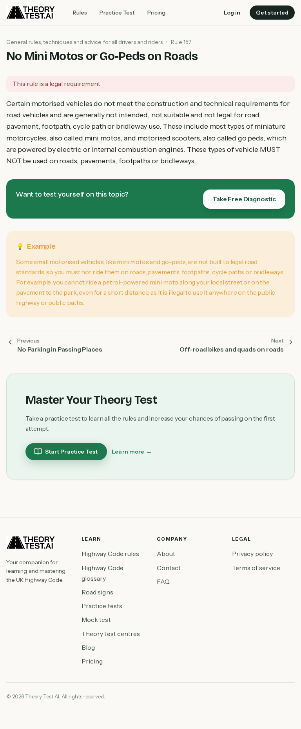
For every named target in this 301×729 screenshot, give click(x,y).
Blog (88, 647)
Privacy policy (252, 554)
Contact (169, 568)
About (166, 554)
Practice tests (102, 606)
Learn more (132, 451)
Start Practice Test (71, 451)
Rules (80, 12)
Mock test (96, 619)
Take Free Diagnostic (244, 199)
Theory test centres (111, 634)
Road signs (97, 592)
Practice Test (117, 12)
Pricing (156, 12)
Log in (232, 12)
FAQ (163, 581)
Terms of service (256, 568)
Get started (272, 12)
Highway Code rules (110, 554)
